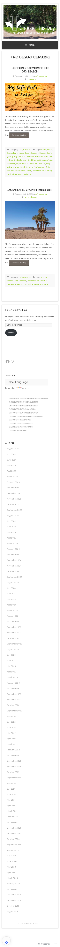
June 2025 (11, 527)
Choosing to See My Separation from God (26, 416)
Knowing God (19, 167)
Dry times (30, 156)
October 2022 (13, 705)
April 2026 (11, 471)
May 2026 (11, 465)
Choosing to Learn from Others (22, 409)
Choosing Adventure (17, 430)
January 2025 (13, 555)
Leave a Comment (31, 197)
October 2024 (13, 571)
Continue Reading (17, 136)
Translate (25, 388)
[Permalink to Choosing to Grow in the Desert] (30, 220)
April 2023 (11, 672)
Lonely (28, 171)
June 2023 (11, 661)
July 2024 (11, 588)
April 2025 (11, 538)
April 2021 (11, 806)
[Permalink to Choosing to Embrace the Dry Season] (30, 97)
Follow (11, 333)
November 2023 (14, 633)
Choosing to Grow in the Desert (30, 189)
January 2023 (13, 688)
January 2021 (12, 822)
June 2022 (11, 727)
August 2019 (12, 911)
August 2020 (13, 850)
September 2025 (14, 510)
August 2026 (13, 449)
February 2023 (13, 683)
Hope (18, 163)
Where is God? (21, 284)
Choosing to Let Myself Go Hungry (23, 405)
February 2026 (13, 482)
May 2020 (11, 867)
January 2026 (13, 488)
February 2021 (13, 817)
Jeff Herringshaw (41, 76)
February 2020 (13, 883)
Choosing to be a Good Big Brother (23, 413)
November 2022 (14, 700)
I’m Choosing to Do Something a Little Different (28, 398)
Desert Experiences (15, 153)
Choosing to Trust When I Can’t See (23, 402)
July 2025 (11, 521)
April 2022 (11, 739)
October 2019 (13, 906)
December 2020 (14, 828)
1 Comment (32, 79)
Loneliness (20, 171)
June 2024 (11, 594)
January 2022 (13, 755)
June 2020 (12, 861)
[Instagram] (12, 361)
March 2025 (12, 543)
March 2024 (12, 610)
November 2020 (14, 833)
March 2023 (12, 677)
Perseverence (38, 171)
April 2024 (11, 605)
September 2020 (14, 845)
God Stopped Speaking (38, 160)
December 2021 (14, 761)
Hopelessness (28, 163)
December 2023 (14, 627)
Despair (42, 153)
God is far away (20, 160)
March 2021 (12, 811)
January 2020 (13, 889)
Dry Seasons (19, 156)
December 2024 (14, 560)
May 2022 (11, 733)
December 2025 (14, 493)
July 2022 (11, 722)
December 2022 (14, 694)
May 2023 (11, 666)
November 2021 (14, 767)
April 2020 (11, 872)
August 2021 (12, 783)
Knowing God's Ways (35, 167)
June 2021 (11, 794)
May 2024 (11, 599)
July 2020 (11, 856)
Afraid (43, 149)
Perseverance (33, 281)
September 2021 (14, 778)
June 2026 (11, 460)
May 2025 (11, 532)
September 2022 (14, 711)
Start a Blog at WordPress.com (30, 923)
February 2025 (13, 549)
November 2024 (14, 566)
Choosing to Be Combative (19, 420)
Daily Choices (25, 149)
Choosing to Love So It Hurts (20, 427)
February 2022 (13, 750)
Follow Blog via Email (16, 309)
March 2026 (12, 476)
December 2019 (14, 895)
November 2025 (14, 499)
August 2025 (13, 516)
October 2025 (13, 504)
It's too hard (40, 163)
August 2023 (13, 649)
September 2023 (14, 644)
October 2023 (13, 638)
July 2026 (11, 454)
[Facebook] (7, 361)
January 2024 (13, 621)
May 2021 (11, 800)
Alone (49, 149)
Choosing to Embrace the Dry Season (30, 69)
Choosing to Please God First (21, 423)
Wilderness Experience (21, 174)
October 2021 (13, 772)
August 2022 (13, 716)
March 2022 (12, 744)
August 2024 (13, 582)
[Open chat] (6, 942)
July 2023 (11, 655)
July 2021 (11, 789)
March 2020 (12, 878)
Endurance (40, 156)
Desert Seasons (32, 153)
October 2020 (13, 839)
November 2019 (14, 900)
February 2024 (13, 616)
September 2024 (14, 577)
